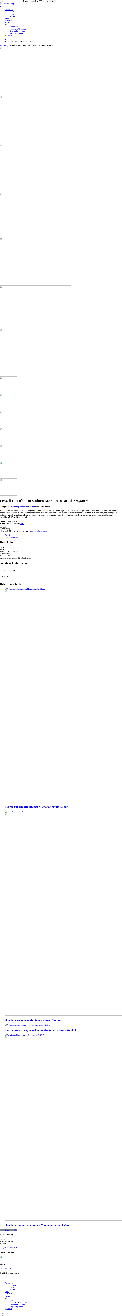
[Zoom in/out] (1, 1313)
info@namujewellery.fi (8, 1248)
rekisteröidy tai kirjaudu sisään (22, 507)
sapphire (44, 531)
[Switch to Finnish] (8, 35)
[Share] (6, 1313)
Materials (8, 1294)
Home (2, 46)
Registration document (18, 1304)
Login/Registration (17, 1307)
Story (7, 1292)
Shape (2, 521)
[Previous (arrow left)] (1, 1315)
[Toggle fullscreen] (3, 1313)
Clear (22, 524)
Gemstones (9, 1283)
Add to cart (5, 529)
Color (2, 524)
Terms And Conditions (18, 1302)
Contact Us (14, 1300)
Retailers (8, 1296)
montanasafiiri (35, 531)
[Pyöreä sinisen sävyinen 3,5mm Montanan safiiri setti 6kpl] (27, 1025)
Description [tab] (9, 535)
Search (52, 1)
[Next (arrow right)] (3, 1315)
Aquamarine (14, 1289)
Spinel (12, 1287)
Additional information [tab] (13, 537)
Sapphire (8, 46)
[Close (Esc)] (8, 1313)
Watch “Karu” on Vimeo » (10, 1269)
